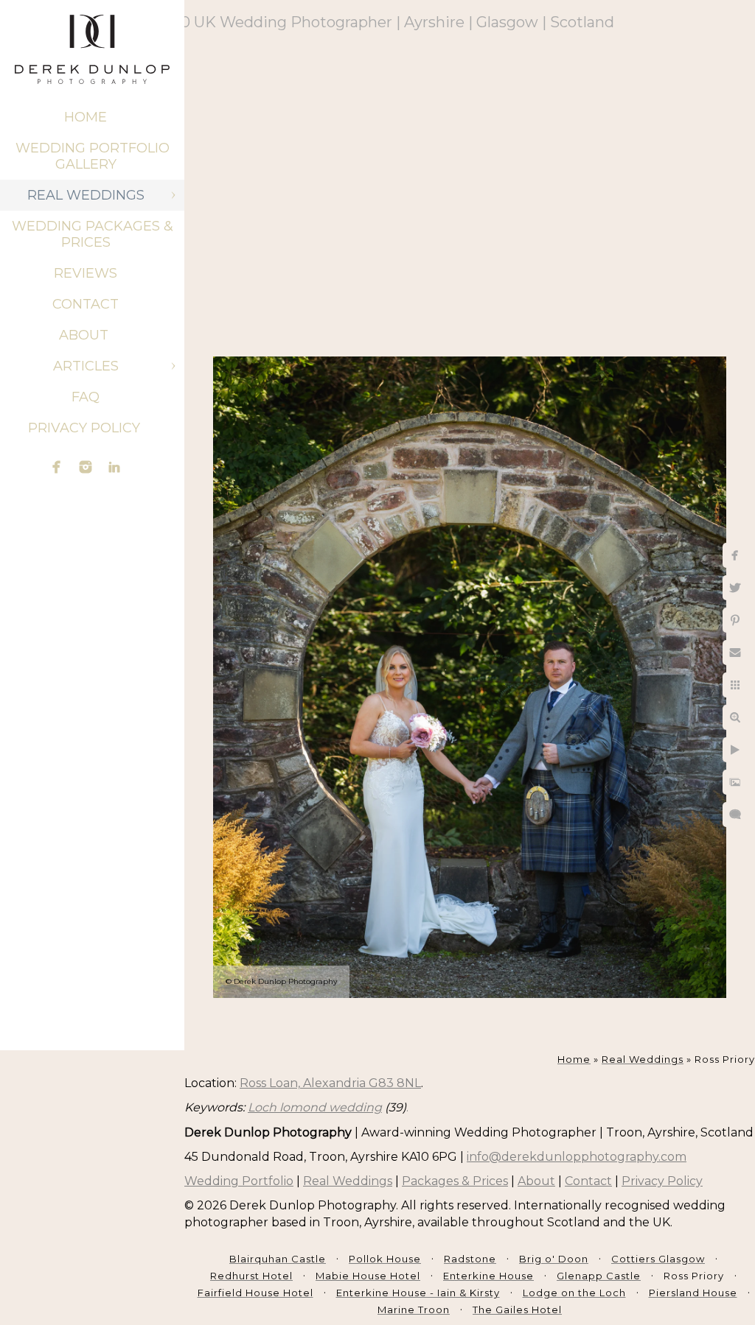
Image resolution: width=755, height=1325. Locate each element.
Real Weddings (86, 195)
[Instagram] (85, 466)
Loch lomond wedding (315, 1107)
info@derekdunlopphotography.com (576, 1157)
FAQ (86, 397)
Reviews (85, 273)
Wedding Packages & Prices (92, 234)
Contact (85, 304)
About (85, 335)
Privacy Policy (86, 428)
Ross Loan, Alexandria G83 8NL (330, 1083)
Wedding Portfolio (238, 1181)
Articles (86, 366)
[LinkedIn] (114, 466)
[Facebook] (56, 466)
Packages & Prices (455, 1181)
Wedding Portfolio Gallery (92, 156)
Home (85, 117)
